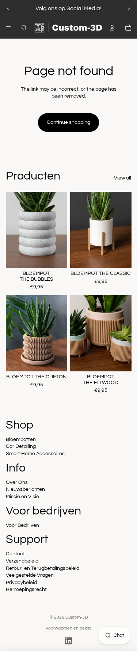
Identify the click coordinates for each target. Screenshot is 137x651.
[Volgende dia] (129, 8)
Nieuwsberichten (25, 489)
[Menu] (8, 27)
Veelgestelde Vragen (30, 575)
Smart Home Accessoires (35, 453)
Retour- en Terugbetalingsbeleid (42, 568)
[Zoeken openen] (24, 28)
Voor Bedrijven (22, 525)
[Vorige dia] (8, 8)
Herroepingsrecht (26, 589)
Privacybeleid (21, 582)
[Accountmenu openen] (112, 28)
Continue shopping (68, 122)
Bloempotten (21, 439)
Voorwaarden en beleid (68, 628)
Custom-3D (76, 617)
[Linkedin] (68, 640)
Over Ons (17, 482)
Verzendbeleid (22, 561)
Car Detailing (21, 446)
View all (122, 178)
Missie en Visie (22, 496)
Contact (15, 553)
